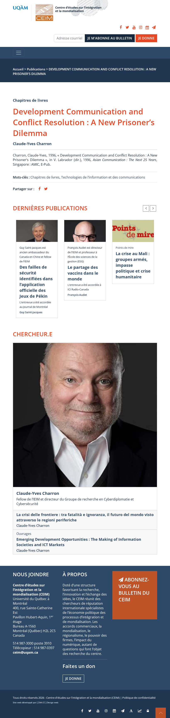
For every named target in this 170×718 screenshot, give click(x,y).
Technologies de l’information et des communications (103, 177)
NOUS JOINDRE (31, 574)
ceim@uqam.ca (25, 652)
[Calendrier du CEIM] (147, 27)
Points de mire (125, 248)
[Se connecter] (148, 710)
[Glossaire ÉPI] (131, 710)
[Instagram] (140, 27)
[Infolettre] (154, 27)
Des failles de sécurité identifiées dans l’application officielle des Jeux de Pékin (36, 281)
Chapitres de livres (30, 100)
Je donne (73, 678)
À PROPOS (75, 574)
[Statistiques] (140, 710)
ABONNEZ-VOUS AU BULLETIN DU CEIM (134, 589)
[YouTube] (134, 27)
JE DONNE (146, 38)
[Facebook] (121, 27)
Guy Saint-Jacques (30, 312)
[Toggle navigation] (18, 53)
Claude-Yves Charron (32, 143)
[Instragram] (106, 710)
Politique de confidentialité (138, 698)
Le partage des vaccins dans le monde (83, 273)
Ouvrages (23, 533)
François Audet (77, 295)
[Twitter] (127, 27)
